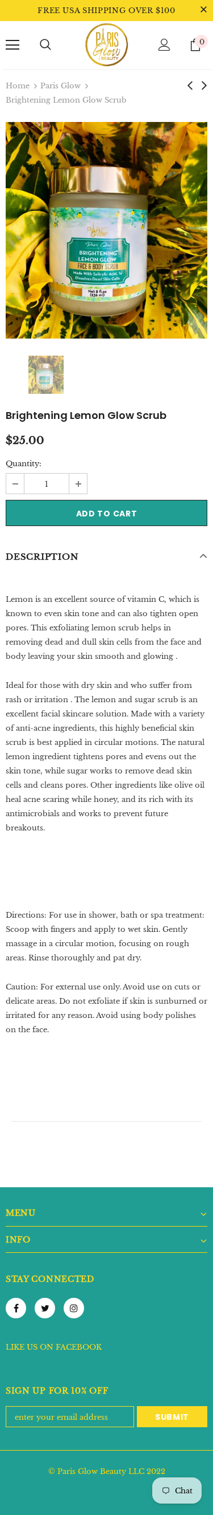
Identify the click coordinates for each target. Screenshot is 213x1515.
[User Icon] (164, 45)
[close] (203, 10)
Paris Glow (60, 86)
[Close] (205, 1437)
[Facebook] (16, 1308)
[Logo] (107, 44)
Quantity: (23, 464)
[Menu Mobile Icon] (12, 45)
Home (18, 86)
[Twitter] (45, 1308)
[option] (106, 230)
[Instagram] (74, 1308)
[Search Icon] (45, 45)
